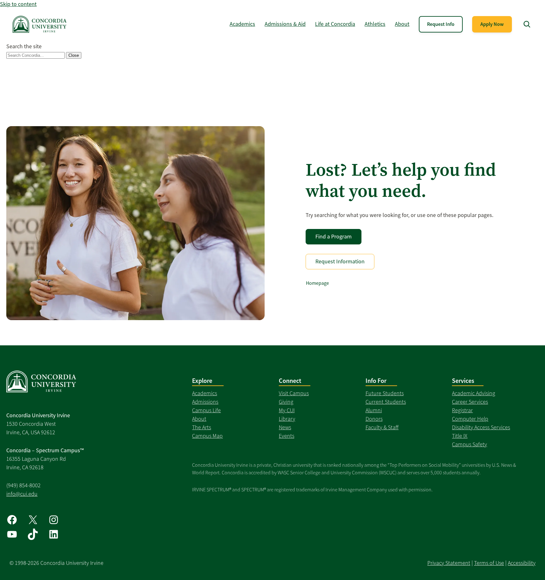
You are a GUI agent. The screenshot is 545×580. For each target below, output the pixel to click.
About (199, 418)
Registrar (462, 410)
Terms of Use (489, 562)
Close (73, 55)
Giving (286, 401)
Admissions (205, 401)
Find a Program (333, 236)
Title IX (459, 435)
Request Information (340, 261)
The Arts (201, 427)
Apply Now (492, 24)
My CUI (287, 410)
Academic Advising (473, 393)
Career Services (470, 401)
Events (286, 435)
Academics (204, 393)
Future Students (385, 393)
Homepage (317, 283)
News (285, 427)
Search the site (24, 46)
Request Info (440, 24)
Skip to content (18, 4)
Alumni (374, 410)
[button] (526, 24)
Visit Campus (294, 393)
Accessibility (522, 562)
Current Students (386, 401)
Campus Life (206, 410)
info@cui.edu (22, 493)
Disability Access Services (481, 427)
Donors (374, 418)
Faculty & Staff (382, 427)
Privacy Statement (448, 562)
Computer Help (470, 418)
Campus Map (207, 435)
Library (287, 418)
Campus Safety (469, 444)
